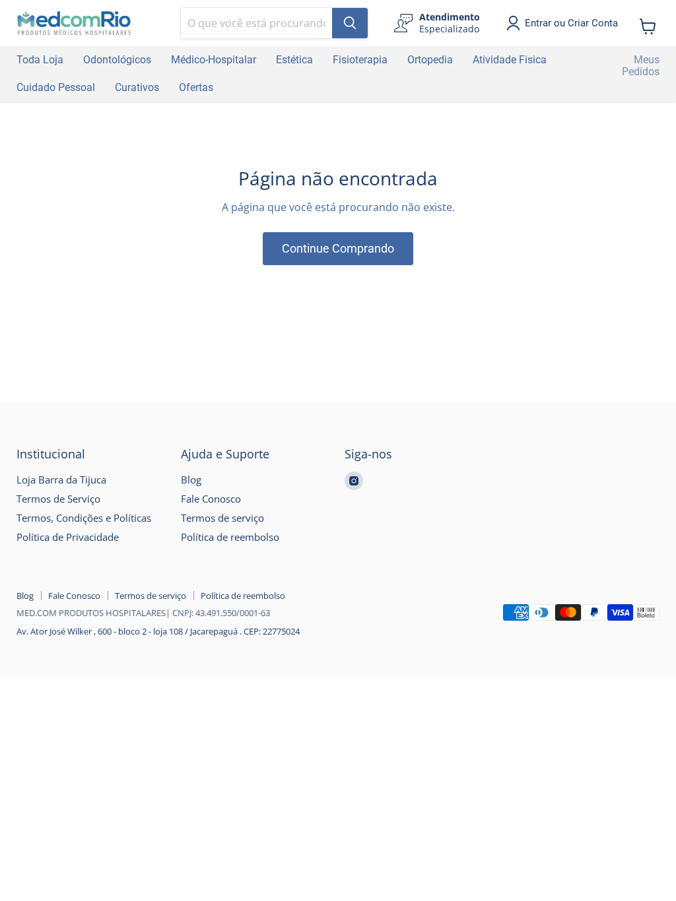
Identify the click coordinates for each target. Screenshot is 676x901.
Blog (191, 479)
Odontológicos (117, 59)
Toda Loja (40, 59)
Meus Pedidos (640, 65)
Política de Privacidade (68, 537)
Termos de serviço (222, 517)
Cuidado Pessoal (56, 87)
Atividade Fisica (510, 59)
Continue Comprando (338, 248)
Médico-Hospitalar (213, 59)
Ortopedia (430, 59)
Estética (294, 59)
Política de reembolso (230, 537)
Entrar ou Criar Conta (571, 23)
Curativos (137, 87)
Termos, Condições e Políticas (84, 517)
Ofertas (196, 87)
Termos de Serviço (58, 498)
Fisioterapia (360, 59)
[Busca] (350, 23)
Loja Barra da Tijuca (61, 479)
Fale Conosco (211, 498)
